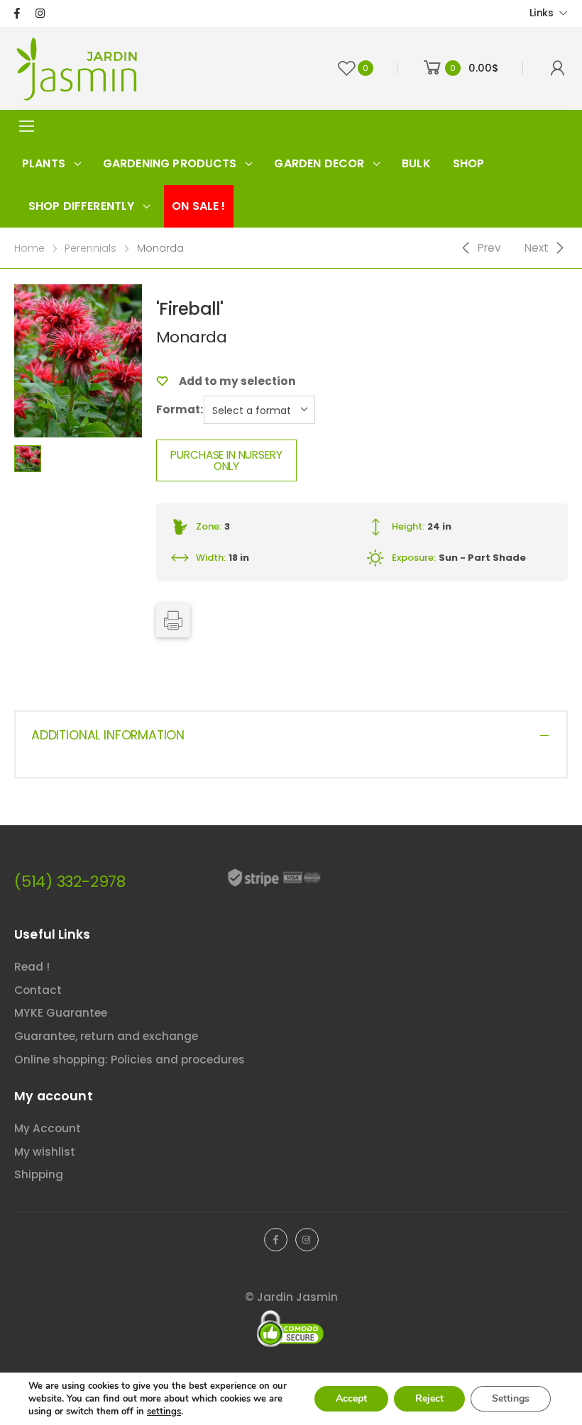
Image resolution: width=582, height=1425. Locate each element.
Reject (429, 1398)
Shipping (38, 1174)
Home (29, 248)
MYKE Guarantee (60, 1012)
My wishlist (44, 1151)
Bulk (416, 163)
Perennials (90, 248)
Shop (469, 163)
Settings (510, 1398)
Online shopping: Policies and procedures (129, 1059)
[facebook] (17, 13)
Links (541, 13)
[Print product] (173, 620)
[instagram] (40, 13)
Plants (43, 163)
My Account (47, 1128)
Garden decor (319, 163)
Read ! (32, 966)
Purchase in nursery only (226, 460)
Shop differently (81, 206)
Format (178, 409)
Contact (38, 990)
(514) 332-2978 (70, 882)
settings (164, 1411)
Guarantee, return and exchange (106, 1036)
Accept (351, 1398)
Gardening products (170, 163)
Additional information (108, 735)
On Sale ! (198, 206)
